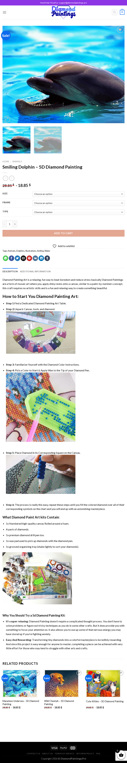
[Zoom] (7, 119)
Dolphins (20, 250)
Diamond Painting (53, 296)
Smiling (40, 250)
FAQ (98, 753)
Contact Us (33, 753)
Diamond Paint (23, 517)
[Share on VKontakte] (35, 258)
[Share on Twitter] (17, 258)
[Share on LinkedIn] (41, 258)
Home (5, 161)
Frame (6, 202)
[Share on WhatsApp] (5, 258)
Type (5, 212)
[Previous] (9, 74)
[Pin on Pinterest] (29, 258)
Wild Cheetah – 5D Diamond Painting (59, 703)
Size (5, 194)
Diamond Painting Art (14, 279)
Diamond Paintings (112, 279)
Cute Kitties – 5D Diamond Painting (105, 701)
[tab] (10, 271)
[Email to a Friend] (23, 258)
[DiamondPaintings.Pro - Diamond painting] (64, 12)
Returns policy (85, 753)
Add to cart (63, 233)
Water (47, 250)
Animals (17, 161)
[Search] (114, 12)
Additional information (35, 271)
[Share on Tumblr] (47, 258)
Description (10, 271)
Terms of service (64, 753)
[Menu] (4, 12)
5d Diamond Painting (46, 615)
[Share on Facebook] (11, 258)
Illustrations (30, 250)
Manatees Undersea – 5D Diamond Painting (20, 703)
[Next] (118, 74)
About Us (47, 753)
